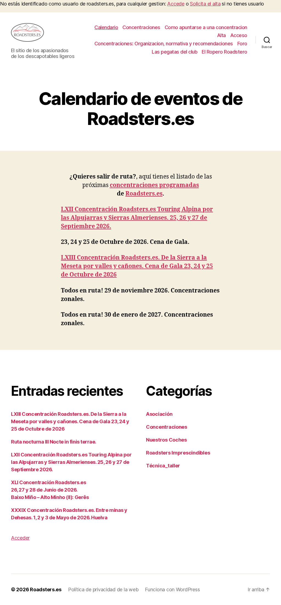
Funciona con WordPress (172, 589)
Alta (221, 35)
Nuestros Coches (166, 440)
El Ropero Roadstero (224, 52)
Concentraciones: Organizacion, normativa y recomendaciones (163, 43)
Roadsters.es (143, 193)
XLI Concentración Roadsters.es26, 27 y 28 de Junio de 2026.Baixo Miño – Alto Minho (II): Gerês (50, 489)
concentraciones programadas (154, 185)
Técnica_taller (163, 466)
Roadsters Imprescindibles (178, 453)
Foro (242, 43)
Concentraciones (141, 27)
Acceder (20, 538)
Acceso (238, 35)
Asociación (159, 414)
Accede (175, 4)
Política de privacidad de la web (103, 589)
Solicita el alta (205, 4)
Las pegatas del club (174, 52)
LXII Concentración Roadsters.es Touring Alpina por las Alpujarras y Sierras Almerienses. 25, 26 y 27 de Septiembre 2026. (137, 218)
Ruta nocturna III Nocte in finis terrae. (53, 442)
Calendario (106, 27)
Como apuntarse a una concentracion (206, 27)
